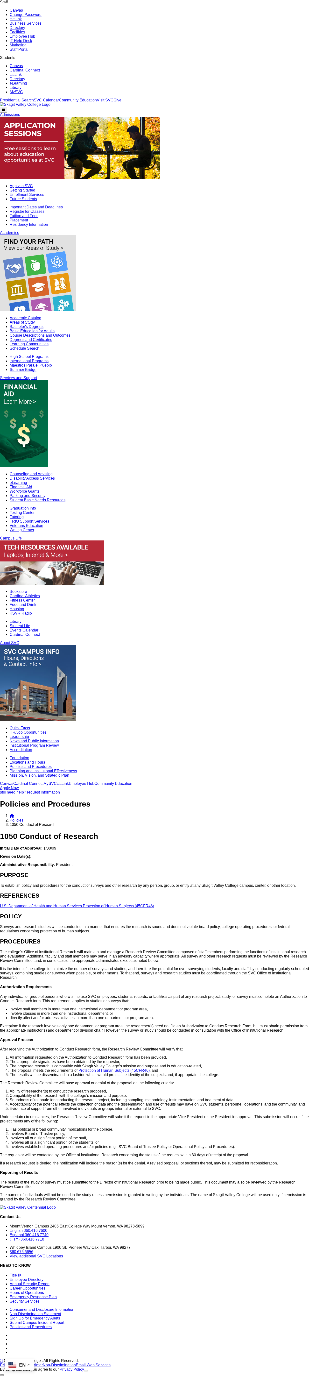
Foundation (19, 758)
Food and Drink (23, 605)
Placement (19, 220)
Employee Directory (26, 1279)
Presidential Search (17, 100)
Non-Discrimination (59, 1365)
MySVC (16, 92)
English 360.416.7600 (28, 1230)
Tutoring (17, 517)
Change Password (26, 15)
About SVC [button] (9, 643)
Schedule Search (24, 348)
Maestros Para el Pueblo (31, 365)
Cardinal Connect (25, 70)
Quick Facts (20, 728)
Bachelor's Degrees (26, 327)
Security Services (25, 1301)
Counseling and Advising (31, 474)
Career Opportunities (27, 1288)
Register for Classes (27, 211)
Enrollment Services (27, 194)
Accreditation (21, 750)
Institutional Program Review (34, 745)
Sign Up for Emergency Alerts (35, 1318)
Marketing (18, 45)
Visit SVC (105, 100)
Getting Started (22, 190)
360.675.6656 (21, 1252)
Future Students (23, 199)
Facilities (17, 32)
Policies (16, 820)
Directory (17, 28)
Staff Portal (19, 49)
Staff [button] (4, 2)
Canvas (16, 10)
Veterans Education (26, 526)
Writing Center (22, 530)
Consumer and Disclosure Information (42, 1309)
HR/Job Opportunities (28, 732)
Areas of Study (22, 322)
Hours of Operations (27, 1293)
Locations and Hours (27, 762)
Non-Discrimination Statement (35, 1314)
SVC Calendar (46, 100)
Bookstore (18, 591)
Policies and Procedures (31, 767)
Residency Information (29, 224)
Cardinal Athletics (25, 596)
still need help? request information (30, 792)
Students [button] (7, 58)
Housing (17, 609)
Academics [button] (9, 233)
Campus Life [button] (11, 538)
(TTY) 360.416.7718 (27, 1239)
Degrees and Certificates (31, 340)
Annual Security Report (29, 1284)
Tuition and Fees (24, 216)
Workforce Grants (24, 491)
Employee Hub (22, 36)
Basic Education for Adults (32, 331)
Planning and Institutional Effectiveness (43, 771)
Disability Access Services (32, 478)
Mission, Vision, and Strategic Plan (39, 775)
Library (15, 87)
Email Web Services (93, 1365)
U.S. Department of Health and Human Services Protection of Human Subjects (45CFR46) (77, 906)
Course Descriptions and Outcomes (40, 335)
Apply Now (9, 788)
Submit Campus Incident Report (37, 1322)
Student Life (20, 626)
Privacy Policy (72, 1369)
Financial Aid (21, 487)
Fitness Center (22, 600)
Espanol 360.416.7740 (29, 1235)
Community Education (78, 100)
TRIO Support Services (29, 521)
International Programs (29, 361)
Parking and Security (27, 496)
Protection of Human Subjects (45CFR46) (114, 1070)
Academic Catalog (25, 318)
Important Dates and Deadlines (36, 207)
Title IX (15, 1275)
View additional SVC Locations (36, 1256)
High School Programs (29, 357)
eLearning (18, 83)
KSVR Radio (21, 613)
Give (117, 100)
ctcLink (16, 19)
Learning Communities (29, 344)
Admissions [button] (10, 115)
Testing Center (22, 513)
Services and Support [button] (18, 378)
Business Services (26, 23)
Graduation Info (23, 508)
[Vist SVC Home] (12, 816)
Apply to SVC (21, 186)
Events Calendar (24, 630)
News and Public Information (34, 741)
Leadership (19, 737)
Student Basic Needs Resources (37, 500)
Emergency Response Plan (33, 1297)
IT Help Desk (21, 41)
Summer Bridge (23, 370)
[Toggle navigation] (3, 110)
